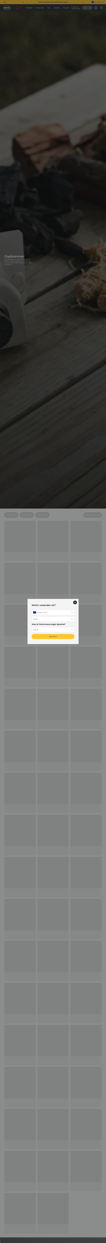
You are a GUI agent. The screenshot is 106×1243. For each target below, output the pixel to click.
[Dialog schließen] (75, 602)
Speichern (53, 636)
